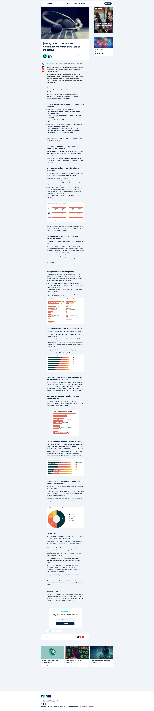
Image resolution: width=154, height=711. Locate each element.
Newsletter (107, 3)
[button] (43, 3)
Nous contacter (43, 706)
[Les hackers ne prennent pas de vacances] (101, 652)
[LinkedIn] (45, 704)
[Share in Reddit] (43, 69)
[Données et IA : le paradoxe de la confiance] (77, 652)
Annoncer (56, 706)
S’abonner (50, 706)
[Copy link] (43, 71)
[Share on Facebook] (43, 64)
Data (78, 55)
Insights (99, 8)
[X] (43, 704)
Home (47, 63)
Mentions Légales (63, 706)
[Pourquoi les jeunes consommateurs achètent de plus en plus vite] (103, 20)
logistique (52, 631)
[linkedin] (50, 57)
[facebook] (51, 57)
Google (47, 631)
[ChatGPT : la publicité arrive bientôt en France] (52, 652)
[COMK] (45, 56)
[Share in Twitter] (43, 66)
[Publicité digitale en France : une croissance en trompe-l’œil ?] (103, 42)
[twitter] (48, 57)
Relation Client (51, 63)
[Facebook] (41, 704)
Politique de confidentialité (73, 706)
